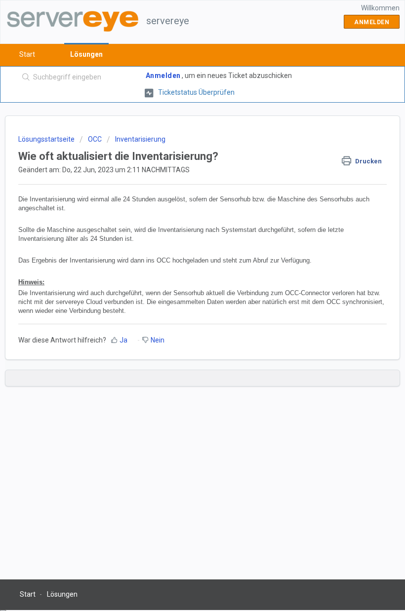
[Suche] (24, 77)
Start (27, 54)
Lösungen (86, 54)
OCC (95, 139)
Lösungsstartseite (47, 139)
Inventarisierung (140, 139)
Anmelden (163, 75)
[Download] (184, 300)
